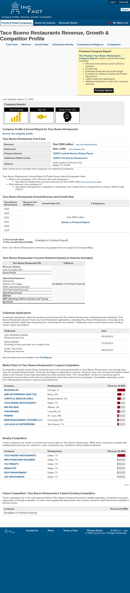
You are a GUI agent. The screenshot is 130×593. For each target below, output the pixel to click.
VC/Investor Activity (62, 44)
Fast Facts (12, 44)
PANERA (8, 415)
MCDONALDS (11, 390)
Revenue (26, 44)
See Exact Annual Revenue (86, 144)
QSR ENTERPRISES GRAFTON (20, 394)
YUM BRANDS (11, 411)
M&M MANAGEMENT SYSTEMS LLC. (23, 420)
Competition (114, 44)
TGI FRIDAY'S (11, 464)
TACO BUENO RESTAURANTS (20, 403)
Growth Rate (41, 44)
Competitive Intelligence (90, 44)
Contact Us (32, 530)
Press (51, 530)
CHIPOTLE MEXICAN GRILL (19, 398)
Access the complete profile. (18, 133)
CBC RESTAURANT (14, 477)
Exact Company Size (77, 149)
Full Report (46, 357)
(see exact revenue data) (91, 182)
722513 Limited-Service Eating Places (73, 153)
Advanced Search (68, 23)
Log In (113, 2)
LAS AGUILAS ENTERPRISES (19, 424)
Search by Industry (45, 23)
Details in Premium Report (76, 222)
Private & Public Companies (17, 23)
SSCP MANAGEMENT (15, 472)
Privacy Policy (94, 530)
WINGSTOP (10, 468)
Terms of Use (70, 530)
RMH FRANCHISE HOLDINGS (19, 459)
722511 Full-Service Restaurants (70, 158)
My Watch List (120, 23)
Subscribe (123, 2)
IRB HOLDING (11, 407)
